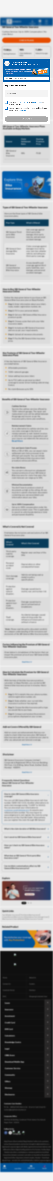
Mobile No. (12, 93)
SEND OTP (26, 119)
